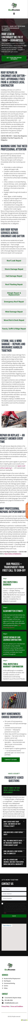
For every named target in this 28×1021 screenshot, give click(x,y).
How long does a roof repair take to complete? (13, 852)
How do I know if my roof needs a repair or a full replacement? (12, 790)
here (5, 912)
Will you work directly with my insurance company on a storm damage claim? (13, 843)
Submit (14, 916)
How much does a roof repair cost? (13, 833)
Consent (4, 902)
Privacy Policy (5, 1006)
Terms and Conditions (17, 1006)
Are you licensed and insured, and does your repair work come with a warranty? (14, 862)
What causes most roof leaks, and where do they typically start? (12, 824)
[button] (14, 13)
